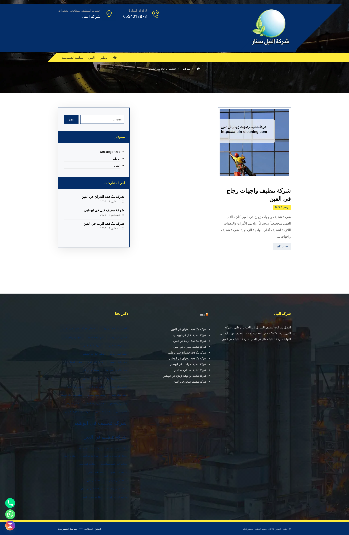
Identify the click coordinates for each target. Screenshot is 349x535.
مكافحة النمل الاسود (118, 472)
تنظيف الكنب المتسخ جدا (116, 370)
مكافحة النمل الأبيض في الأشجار (114, 464)
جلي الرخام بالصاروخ (118, 403)
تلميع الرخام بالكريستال (72, 337)
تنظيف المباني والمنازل (92, 378)
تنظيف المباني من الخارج (117, 378)
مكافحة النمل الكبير (95, 480)
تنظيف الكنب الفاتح (95, 362)
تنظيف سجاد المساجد (96, 395)
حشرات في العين (103, 411)
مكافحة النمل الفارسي (118, 480)
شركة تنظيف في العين (105, 437)
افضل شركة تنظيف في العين (79, 328)
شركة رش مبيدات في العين (115, 456)
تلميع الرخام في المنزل (92, 345)
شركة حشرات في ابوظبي (90, 447)
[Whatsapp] (10, 514)
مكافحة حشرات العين (92, 497)
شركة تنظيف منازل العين (117, 447)
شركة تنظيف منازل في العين (189, 346)
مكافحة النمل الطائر (96, 472)
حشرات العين (121, 411)
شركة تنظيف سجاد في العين (190, 381)
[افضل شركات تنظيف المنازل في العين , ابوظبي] (271, 28)
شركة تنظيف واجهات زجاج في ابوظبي (184, 375)
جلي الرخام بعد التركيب (94, 403)
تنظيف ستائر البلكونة (118, 386)
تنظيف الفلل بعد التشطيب (93, 354)
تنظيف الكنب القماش (73, 362)
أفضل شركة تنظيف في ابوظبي (114, 328)
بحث (71, 119)
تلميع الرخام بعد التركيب (117, 345)
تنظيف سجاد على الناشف (71, 395)
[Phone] (10, 503)
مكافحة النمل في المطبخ (117, 488)
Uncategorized (110, 152)
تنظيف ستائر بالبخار (119, 395)
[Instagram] (10, 525)
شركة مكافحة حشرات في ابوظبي (187, 352)
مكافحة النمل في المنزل (91, 488)
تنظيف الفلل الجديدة (118, 354)
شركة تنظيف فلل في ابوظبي (104, 210)
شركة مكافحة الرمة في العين (104, 223)
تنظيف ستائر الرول (96, 386)
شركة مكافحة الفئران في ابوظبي (187, 358)
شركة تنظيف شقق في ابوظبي (77, 411)
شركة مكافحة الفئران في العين (102, 196)
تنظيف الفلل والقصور (118, 362)
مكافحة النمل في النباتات (117, 497)
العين (117, 165)
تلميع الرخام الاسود (96, 337)
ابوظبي (116, 159)
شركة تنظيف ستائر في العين (190, 370)
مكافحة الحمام (70, 456)
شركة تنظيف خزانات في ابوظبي (187, 364)
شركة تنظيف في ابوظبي (99, 422)
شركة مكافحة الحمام (90, 456)
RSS (202, 314)
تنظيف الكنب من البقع (92, 370)
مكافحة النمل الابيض (87, 464)
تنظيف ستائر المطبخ (75, 386)
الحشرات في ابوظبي (118, 337)
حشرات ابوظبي (72, 403)
